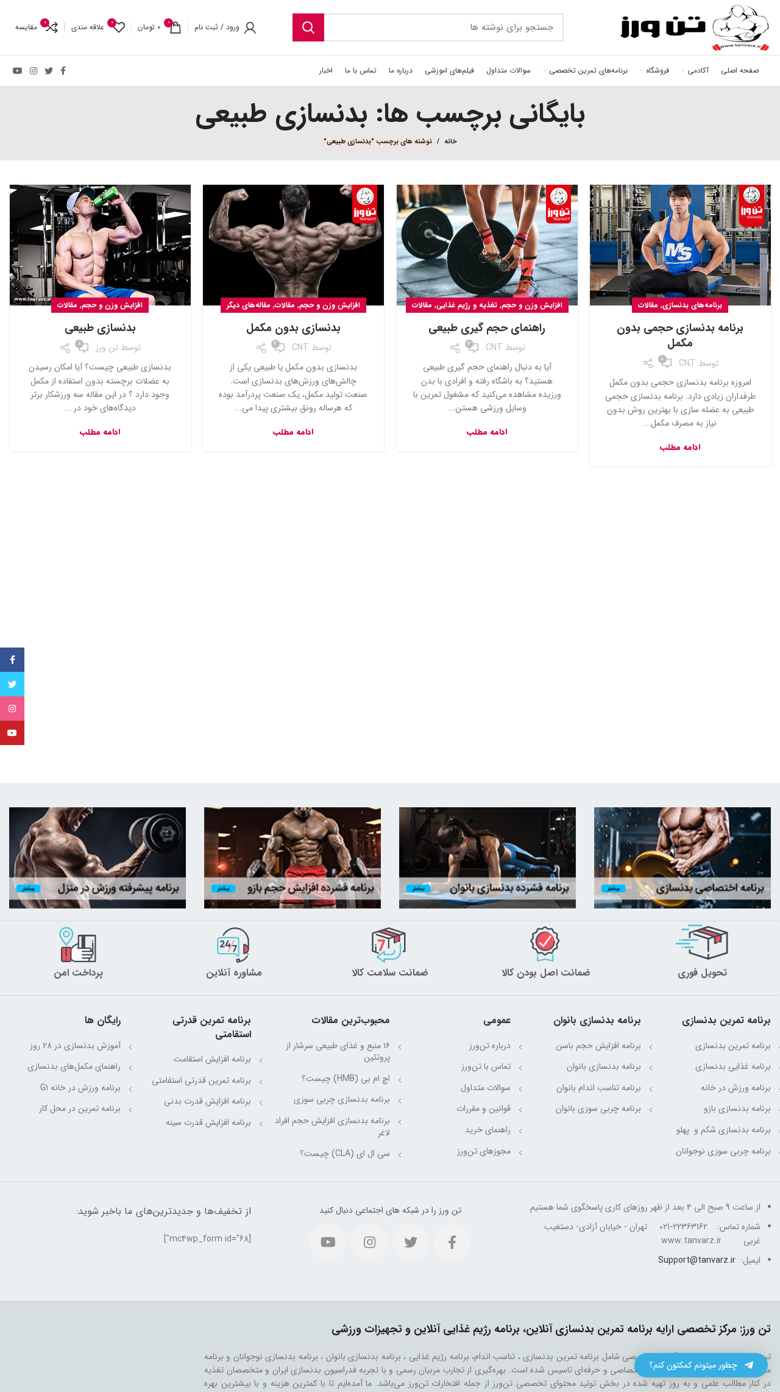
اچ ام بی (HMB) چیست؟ (346, 1078)
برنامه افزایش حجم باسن (598, 1045)
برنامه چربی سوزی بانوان (598, 1108)
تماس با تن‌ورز (486, 1066)
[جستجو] (308, 27)
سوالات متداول (486, 1087)
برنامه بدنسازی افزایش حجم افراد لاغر (332, 1127)
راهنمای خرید (488, 1130)
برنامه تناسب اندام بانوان (598, 1087)
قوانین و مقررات (483, 1108)
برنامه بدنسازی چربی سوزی (342, 1099)
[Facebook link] (63, 71)
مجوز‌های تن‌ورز (484, 1151)
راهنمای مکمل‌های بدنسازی (74, 1066)
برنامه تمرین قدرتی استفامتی (201, 1080)
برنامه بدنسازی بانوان (604, 1066)
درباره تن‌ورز (490, 1045)
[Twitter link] (49, 71)
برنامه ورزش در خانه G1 (80, 1087)
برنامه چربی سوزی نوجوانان (723, 1151)
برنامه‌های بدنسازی (692, 305)
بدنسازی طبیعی (100, 328)
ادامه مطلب (680, 447)
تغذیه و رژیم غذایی (466, 305)
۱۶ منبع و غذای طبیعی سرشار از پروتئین (338, 1052)
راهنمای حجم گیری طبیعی (486, 328)
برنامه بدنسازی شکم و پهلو (722, 1130)
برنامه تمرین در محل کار (80, 1108)
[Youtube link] (17, 71)
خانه (450, 142)
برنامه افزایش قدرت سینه (208, 1122)
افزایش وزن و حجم (532, 305)
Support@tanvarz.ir (697, 1260)
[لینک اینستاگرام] (33, 71)
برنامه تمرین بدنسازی (733, 1045)
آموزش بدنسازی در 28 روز (75, 1045)
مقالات (648, 305)
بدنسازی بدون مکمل (293, 328)
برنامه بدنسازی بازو (737, 1108)
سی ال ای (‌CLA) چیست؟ (345, 1153)
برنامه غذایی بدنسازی (733, 1066)
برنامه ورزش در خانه (736, 1087)
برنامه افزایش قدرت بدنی (207, 1101)
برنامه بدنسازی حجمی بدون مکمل (680, 335)
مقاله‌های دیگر (249, 305)
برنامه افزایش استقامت (212, 1059)
